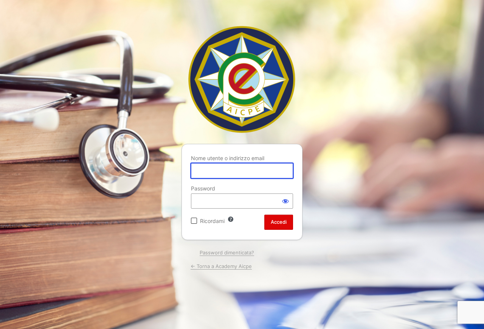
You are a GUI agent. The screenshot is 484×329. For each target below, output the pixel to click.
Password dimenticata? (227, 252)
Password (203, 188)
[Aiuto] (230, 219)
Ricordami (212, 221)
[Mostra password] (285, 201)
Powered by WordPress (242, 79)
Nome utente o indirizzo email (227, 158)
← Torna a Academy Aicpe (221, 266)
